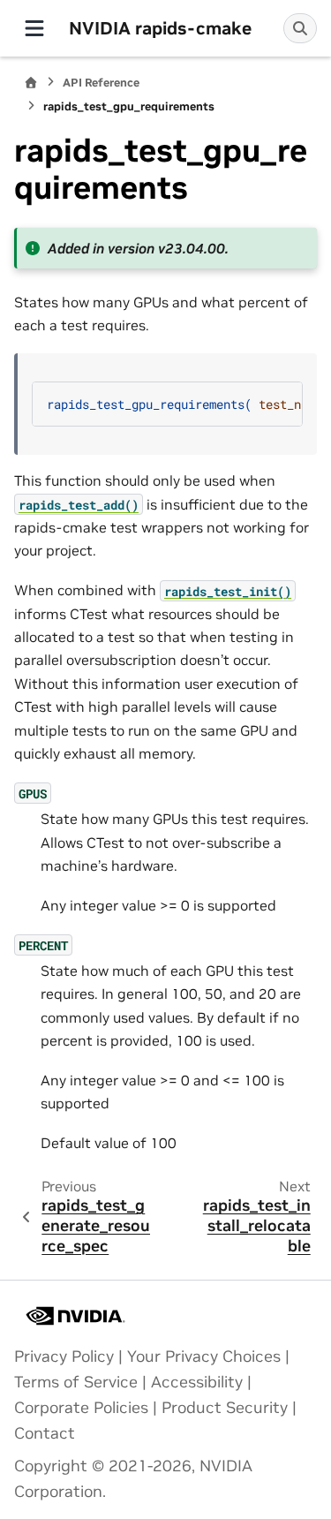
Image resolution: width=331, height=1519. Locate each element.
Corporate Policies (81, 1407)
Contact (44, 1433)
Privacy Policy (64, 1356)
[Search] (300, 28)
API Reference (101, 82)
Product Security (225, 1407)
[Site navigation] (34, 28)
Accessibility (197, 1382)
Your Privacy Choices (204, 1356)
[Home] (31, 82)
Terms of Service (76, 1382)
